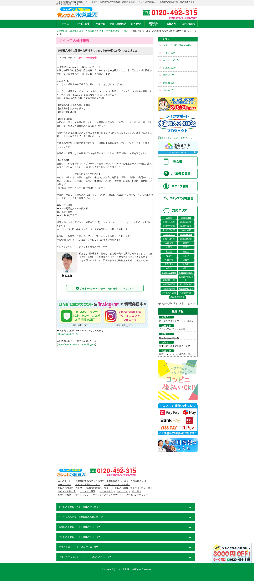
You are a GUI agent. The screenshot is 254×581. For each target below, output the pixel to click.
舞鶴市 (186, 243)
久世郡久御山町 (186, 273)
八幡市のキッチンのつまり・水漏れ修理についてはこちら (107, 288)
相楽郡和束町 (186, 284)
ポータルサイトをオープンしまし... (176, 321)
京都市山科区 (169, 239)
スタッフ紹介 (106, 491)
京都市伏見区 (186, 235)
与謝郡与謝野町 (177, 297)
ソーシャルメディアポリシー (107, 495)
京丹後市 (186, 264)
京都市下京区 (169, 230)
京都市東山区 (186, 226)
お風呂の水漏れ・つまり (70, 488)
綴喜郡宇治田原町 (186, 278)
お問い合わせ (64, 495)
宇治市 (186, 247)
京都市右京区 (169, 235)
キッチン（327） (171, 60)
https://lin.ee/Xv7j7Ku (68, 334)
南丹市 (169, 268)
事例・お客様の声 (67, 491)
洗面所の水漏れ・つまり (98, 488)
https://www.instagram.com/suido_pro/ (76, 344)
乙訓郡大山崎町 (169, 273)
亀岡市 (186, 251)
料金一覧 (145, 488)
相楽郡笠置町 (169, 284)
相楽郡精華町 (169, 289)
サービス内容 (64, 484)
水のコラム (122, 491)
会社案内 (136, 491)
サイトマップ (82, 495)
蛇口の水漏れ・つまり (126, 488)
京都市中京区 (169, 226)
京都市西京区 (186, 239)
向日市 (186, 256)
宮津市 (169, 251)
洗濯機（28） (170, 83)
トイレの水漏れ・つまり (87, 484)
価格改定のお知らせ (169, 337)
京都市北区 (186, 218)
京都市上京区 (169, 222)
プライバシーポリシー (137, 495)
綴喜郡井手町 (169, 280)
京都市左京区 (186, 222)
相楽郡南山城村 (186, 289)
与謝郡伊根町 (186, 293)
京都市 (169, 218)
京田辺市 (169, 264)
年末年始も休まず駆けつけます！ (175, 346)
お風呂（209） (170, 68)
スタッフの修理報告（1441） (177, 45)
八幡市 (186, 260)
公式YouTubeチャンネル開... (173, 329)
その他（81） (170, 90)
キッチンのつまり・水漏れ (117, 484)
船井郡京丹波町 (169, 293)
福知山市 (169, 243)
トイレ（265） (170, 53)
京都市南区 (186, 230)
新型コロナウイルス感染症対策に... (176, 354)
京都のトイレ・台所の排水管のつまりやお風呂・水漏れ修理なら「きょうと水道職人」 (101, 481)
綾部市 (169, 247)
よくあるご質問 (87, 491)
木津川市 (186, 268)
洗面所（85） (170, 75)
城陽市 (169, 256)
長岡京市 (169, 260)
